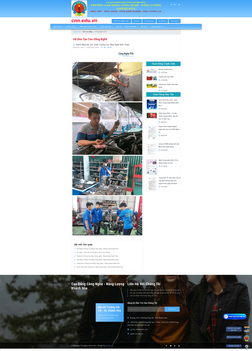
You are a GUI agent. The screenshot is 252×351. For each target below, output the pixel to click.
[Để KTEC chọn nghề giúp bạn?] (247, 329)
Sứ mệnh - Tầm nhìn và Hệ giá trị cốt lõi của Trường (93, 252)
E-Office (162, 21)
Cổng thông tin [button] (157, 26)
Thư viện (174, 21)
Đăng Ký (172, 309)
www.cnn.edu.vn (136, 334)
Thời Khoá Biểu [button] (131, 26)
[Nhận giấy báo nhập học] (235, 316)
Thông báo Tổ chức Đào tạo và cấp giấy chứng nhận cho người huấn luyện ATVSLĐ (170, 180)
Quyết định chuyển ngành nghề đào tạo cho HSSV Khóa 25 (169, 129)
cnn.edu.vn (84, 20)
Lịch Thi (119, 26)
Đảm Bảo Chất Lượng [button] (88, 26)
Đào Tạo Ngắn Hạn (121, 21)
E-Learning (149, 21)
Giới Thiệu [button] (58, 26)
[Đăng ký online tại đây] (247, 338)
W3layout (109, 346)
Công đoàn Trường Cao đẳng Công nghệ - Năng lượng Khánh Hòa (98, 263)
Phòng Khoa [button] (71, 26)
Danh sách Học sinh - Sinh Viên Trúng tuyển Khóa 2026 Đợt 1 (169, 103)
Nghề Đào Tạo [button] (106, 26)
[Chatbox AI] (247, 347)
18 (110, 47)
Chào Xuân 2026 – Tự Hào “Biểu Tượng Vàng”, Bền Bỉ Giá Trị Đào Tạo (168, 116)
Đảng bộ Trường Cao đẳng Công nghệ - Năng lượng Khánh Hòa (97, 256)
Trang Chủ (77, 32)
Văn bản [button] (144, 26)
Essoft (136, 21)
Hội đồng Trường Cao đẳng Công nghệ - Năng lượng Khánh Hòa (97, 259)
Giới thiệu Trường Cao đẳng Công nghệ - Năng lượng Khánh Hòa (97, 249)
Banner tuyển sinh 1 (166, 69)
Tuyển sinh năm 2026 (166, 77)
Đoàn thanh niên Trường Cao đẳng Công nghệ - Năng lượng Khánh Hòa (100, 267)
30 (104, 47)
